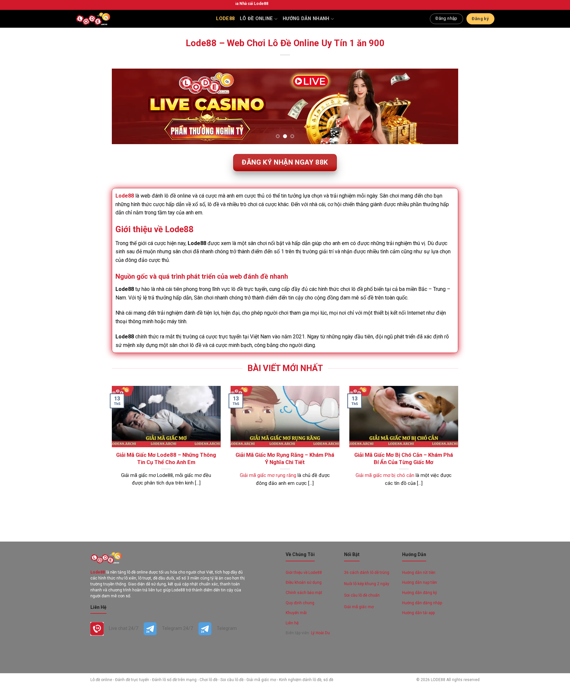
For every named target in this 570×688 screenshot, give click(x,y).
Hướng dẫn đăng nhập (422, 603)
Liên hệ (292, 623)
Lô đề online (256, 18)
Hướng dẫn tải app (418, 612)
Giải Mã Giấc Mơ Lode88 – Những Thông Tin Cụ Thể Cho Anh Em (166, 458)
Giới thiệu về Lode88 (304, 572)
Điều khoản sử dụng (304, 582)
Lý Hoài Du (320, 633)
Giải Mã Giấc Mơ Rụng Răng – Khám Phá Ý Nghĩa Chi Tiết (285, 458)
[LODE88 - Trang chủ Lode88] (93, 19)
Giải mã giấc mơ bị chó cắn (385, 475)
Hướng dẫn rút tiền (418, 572)
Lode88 (225, 18)
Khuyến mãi (296, 612)
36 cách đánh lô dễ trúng (366, 572)
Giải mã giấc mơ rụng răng (268, 475)
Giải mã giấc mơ (359, 607)
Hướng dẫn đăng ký (419, 592)
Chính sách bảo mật (304, 592)
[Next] (443, 106)
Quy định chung (300, 603)
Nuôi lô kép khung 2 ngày (366, 583)
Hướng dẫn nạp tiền (419, 582)
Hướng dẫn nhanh (306, 18)
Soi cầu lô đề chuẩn (362, 595)
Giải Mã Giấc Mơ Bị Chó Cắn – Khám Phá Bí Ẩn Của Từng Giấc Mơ (403, 458)
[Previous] (127, 106)
